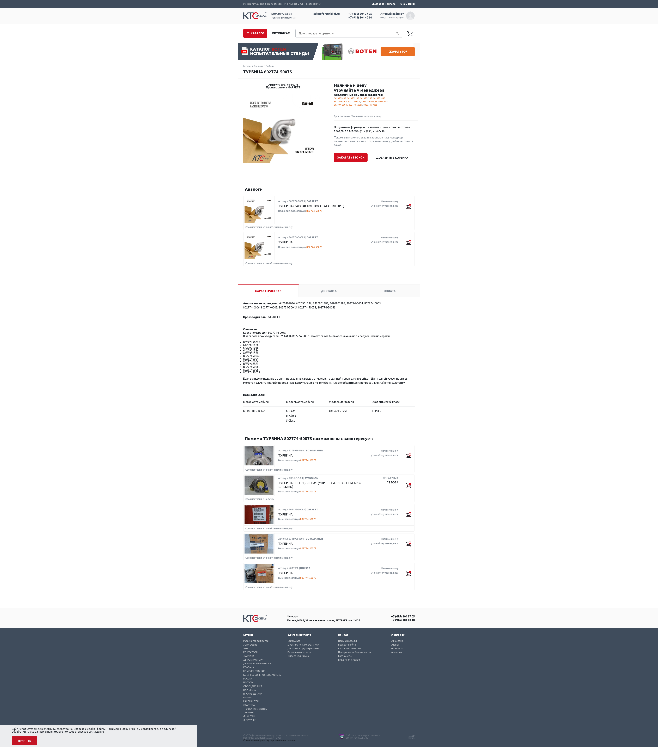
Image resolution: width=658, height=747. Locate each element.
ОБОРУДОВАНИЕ (253, 686)
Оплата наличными (298, 656)
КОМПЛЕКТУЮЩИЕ (254, 671)
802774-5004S (341, 105)
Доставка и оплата (383, 4)
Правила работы (347, 641)
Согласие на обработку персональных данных (269, 740)
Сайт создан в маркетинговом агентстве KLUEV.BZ (363, 736)
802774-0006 (367, 101)
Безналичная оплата (299, 652)
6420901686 (379, 98)
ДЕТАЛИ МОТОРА (253, 659)
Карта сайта (345, 656)
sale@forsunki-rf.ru (326, 13)
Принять (24, 740)
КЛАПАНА (248, 667)
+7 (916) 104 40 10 (360, 17)
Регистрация (396, 17)
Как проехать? (313, 4)
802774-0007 (381, 101)
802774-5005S (355, 105)
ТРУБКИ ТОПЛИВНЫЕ (255, 708)
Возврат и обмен (347, 644)
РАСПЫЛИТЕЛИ (251, 701)
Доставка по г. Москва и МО (303, 644)
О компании (407, 4)
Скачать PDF (397, 51)
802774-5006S (370, 105)
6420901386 (366, 98)
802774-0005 (354, 101)
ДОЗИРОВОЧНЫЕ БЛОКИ (257, 663)
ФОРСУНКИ (249, 720)
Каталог (247, 66)
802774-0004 (340, 101)
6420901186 (353, 98)
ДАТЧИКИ (248, 656)
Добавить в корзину (392, 157)
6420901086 (340, 98)
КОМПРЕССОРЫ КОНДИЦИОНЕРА (262, 674)
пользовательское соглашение (84, 731)
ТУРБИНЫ (248, 712)
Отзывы (395, 644)
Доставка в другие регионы (303, 648)
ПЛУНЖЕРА (249, 690)
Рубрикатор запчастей (256, 641)
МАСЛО (247, 678)
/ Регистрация (352, 659)
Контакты (396, 652)
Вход (383, 17)
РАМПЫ (247, 697)
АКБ (245, 648)
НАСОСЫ (248, 682)
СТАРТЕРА (249, 705)
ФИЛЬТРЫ (249, 716)
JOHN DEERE (250, 644)
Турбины (258, 66)
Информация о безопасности (354, 652)
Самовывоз (294, 641)
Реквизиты (397, 648)
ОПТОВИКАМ (281, 33)
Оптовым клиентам (349, 648)
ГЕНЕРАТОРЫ (250, 652)
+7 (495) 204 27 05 (360, 13)
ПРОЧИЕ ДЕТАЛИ (252, 693)
